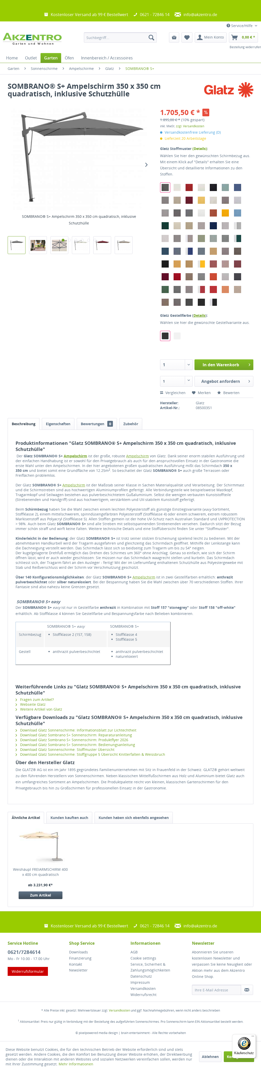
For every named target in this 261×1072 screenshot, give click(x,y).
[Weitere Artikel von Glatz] (228, 91)
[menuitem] (120, 37)
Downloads (78, 952)
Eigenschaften (58, 423)
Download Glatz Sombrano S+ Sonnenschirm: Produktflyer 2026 (73, 739)
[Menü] (253, 1037)
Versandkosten (143, 988)
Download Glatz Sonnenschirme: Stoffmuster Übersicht (66, 749)
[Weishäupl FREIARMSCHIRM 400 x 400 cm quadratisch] (40, 846)
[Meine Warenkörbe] (174, 37)
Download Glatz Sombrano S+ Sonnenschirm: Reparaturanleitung (75, 735)
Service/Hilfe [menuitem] (242, 25)
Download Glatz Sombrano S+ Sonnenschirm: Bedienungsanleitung (77, 744)
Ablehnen (210, 1056)
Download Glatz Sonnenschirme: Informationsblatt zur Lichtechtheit (77, 730)
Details (199, 315)
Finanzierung (80, 958)
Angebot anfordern (220, 381)
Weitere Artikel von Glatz (40, 709)
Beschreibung (23, 423)
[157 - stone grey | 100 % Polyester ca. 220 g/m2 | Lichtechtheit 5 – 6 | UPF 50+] (165, 187)
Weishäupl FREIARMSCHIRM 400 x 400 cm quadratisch (40, 872)
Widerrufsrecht (143, 994)
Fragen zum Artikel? (36, 699)
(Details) (199, 148)
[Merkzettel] (186, 37)
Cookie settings (143, 958)
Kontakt (75, 964)
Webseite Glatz (32, 704)
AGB (134, 952)
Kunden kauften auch (69, 817)
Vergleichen (175, 392)
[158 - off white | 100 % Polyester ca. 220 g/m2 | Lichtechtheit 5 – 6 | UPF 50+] (177, 187)
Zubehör (130, 423)
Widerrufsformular (28, 971)
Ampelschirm (75, 455)
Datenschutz (141, 976)
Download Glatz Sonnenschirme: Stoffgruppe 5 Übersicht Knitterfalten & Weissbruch (92, 754)
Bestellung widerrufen (245, 47)
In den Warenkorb (221, 365)
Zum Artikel (40, 895)
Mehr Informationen (76, 1064)
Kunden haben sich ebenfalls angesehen (134, 817)
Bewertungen (96, 423)
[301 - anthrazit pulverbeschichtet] (165, 336)
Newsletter (78, 970)
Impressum (140, 982)
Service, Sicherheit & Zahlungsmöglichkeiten (150, 967)
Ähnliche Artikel (26, 817)
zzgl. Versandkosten (190, 126)
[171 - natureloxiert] (177, 336)
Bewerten (231, 392)
